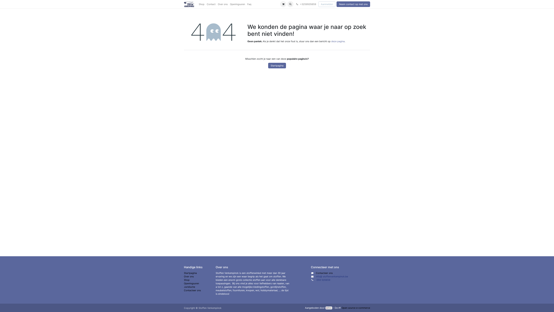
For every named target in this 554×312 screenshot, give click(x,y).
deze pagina (338, 41)
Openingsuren (191, 283)
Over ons (189, 276)
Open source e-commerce (356, 307)
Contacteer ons (192, 290)
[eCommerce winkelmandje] (283, 4)
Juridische (189, 286)
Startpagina (277, 65)
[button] (290, 4)
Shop (187, 279)
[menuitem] (202, 4)
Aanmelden (327, 4)
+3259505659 (307, 4)
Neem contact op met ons (353, 4)
